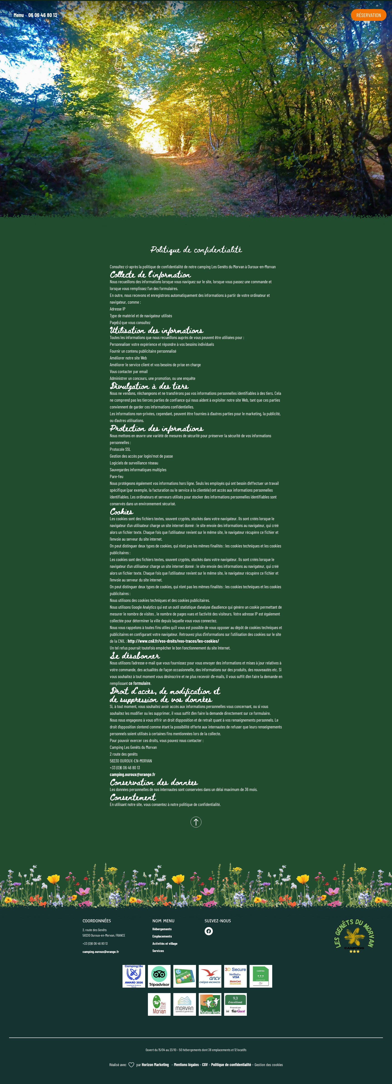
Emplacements (162, 936)
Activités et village (164, 943)
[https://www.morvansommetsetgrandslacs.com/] (184, 1003)
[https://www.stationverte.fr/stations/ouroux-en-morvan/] (210, 1003)
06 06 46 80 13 (42, 15)
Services (158, 950)
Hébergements (162, 929)
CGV (205, 1064)
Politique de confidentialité (231, 1064)
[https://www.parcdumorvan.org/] (159, 1003)
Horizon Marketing (155, 1064)
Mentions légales (186, 1064)
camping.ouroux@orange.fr (132, 774)
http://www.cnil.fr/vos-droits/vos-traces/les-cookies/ (173, 641)
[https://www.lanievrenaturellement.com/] (235, 1003)
